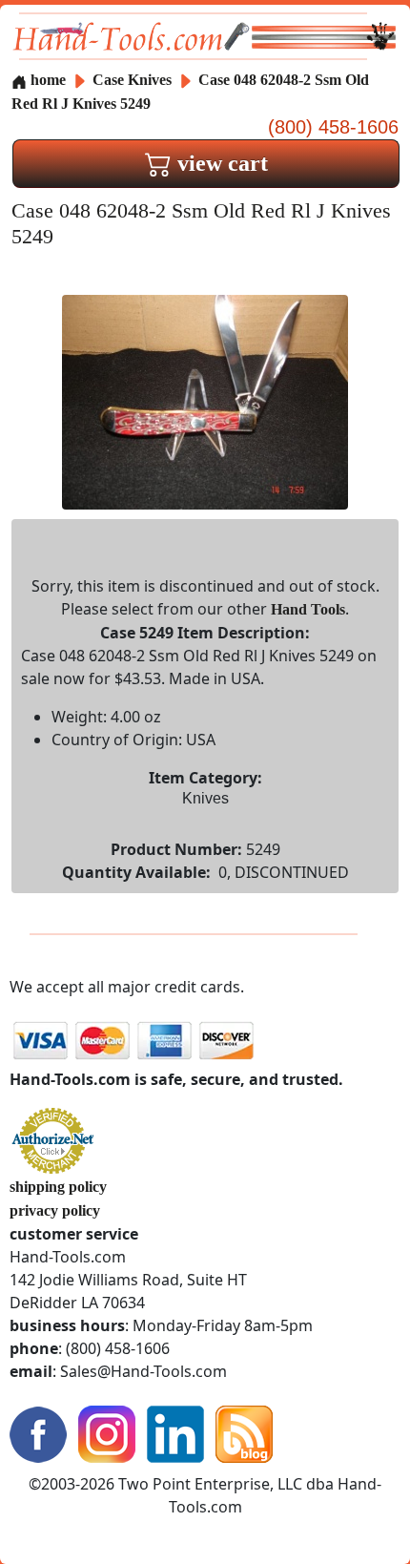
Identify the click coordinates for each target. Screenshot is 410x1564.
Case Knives (132, 80)
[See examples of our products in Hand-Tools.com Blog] (244, 1433)
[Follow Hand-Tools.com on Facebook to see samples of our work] (38, 1433)
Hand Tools (308, 609)
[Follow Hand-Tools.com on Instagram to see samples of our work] (106, 1433)
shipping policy (58, 1186)
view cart (220, 163)
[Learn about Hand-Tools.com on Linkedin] (175, 1433)
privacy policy (55, 1210)
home (46, 80)
